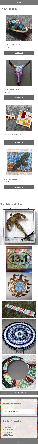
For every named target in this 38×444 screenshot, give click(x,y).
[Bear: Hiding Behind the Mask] (19, 35)
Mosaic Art (7, 427)
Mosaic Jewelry (8, 430)
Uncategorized (8, 435)
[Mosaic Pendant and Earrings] (19, 124)
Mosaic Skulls (8, 432)
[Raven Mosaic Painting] (19, 169)
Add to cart (19, 53)
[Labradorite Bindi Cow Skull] (19, 79)
